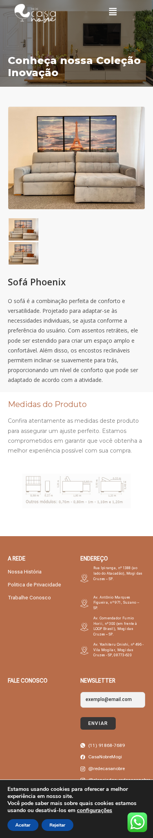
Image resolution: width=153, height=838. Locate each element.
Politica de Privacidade (34, 585)
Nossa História (25, 572)
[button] (112, 11)
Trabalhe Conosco (29, 598)
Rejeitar (57, 825)
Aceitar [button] (23, 825)
